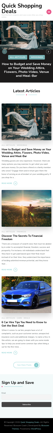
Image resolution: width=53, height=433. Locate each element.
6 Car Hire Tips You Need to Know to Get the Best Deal (24, 324)
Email (4, 393)
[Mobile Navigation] (48, 11)
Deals (27, 318)
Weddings (37, 57)
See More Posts (24, 365)
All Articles (17, 57)
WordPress (36, 428)
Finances (21, 232)
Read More (7, 183)
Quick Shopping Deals (22, 8)
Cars (19, 318)
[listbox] (26, 52)
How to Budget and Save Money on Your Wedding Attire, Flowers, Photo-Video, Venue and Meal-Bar (26, 70)
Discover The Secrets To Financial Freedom (22, 237)
